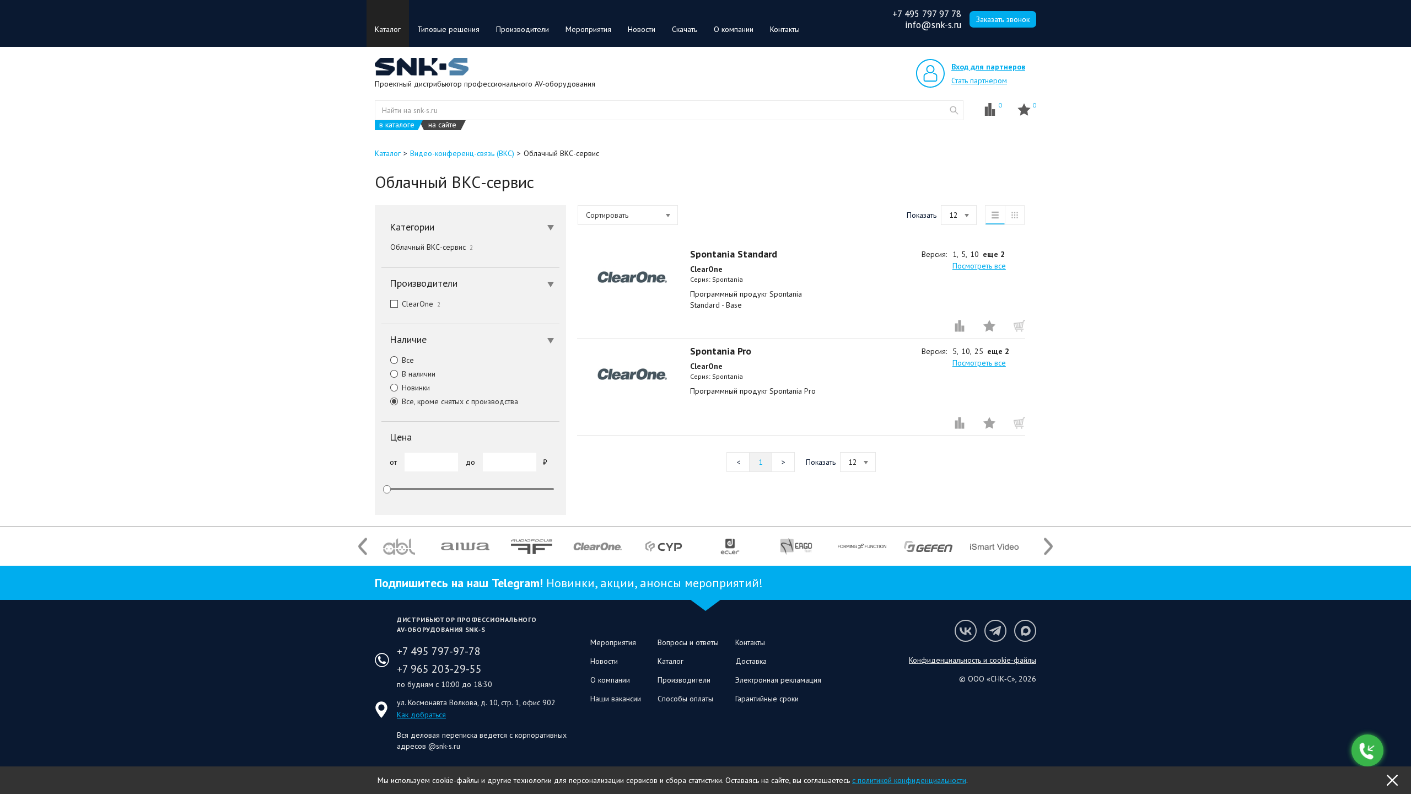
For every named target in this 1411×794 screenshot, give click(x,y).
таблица (1015, 215)
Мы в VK (966, 631)
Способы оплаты (685, 699)
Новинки (416, 388)
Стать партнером (979, 80)
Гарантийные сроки (767, 699)
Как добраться (421, 715)
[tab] (470, 227)
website (954, 110)
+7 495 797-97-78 (439, 651)
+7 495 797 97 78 (926, 14)
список (995, 215)
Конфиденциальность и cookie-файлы (972, 660)
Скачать (684, 29)
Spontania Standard (733, 254)
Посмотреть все (979, 266)
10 (974, 254)
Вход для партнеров (988, 67)
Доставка (751, 661)
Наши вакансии (615, 699)
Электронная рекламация (778, 680)
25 (978, 351)
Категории (412, 227)
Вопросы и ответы (688, 642)
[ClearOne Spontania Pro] (632, 374)
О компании (733, 29)
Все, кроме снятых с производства (460, 401)
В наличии (418, 374)
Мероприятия (588, 29)
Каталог (388, 29)
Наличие (408, 339)
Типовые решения (448, 29)
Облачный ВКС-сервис (431, 247)
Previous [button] (362, 546)
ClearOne (421, 304)
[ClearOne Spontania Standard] (632, 277)
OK (1392, 780)
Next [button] (1048, 546)
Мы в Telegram (995, 631)
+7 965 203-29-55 (439, 669)
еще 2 (994, 254)
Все (408, 360)
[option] (399, 546)
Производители (522, 29)
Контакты (785, 29)
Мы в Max (1025, 631)
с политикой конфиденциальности (909, 780)
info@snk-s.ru (933, 25)
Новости (641, 29)
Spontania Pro (720, 351)
